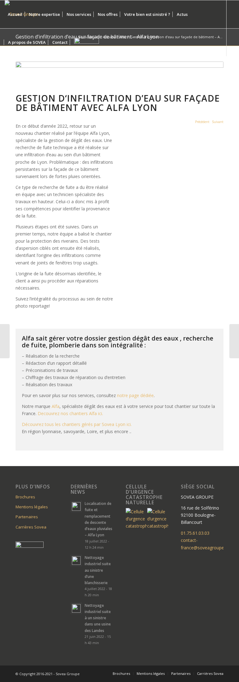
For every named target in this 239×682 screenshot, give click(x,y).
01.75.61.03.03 (195, 533)
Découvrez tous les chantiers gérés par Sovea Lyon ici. (78, 424)
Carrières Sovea (31, 527)
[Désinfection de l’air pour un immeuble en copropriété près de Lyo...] (234, 341)
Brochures (25, 497)
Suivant (217, 122)
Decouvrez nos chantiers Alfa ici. (71, 413)
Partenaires (27, 517)
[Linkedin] (6, 70)
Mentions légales (32, 507)
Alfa (55, 406)
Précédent (202, 122)
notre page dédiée (135, 395)
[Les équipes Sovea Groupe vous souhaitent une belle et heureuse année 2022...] (5, 341)
